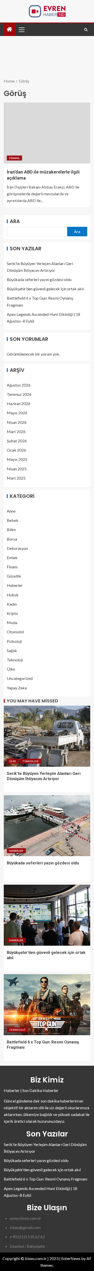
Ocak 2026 (16, 450)
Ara (15, 221)
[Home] (9, 29)
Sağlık (12, 650)
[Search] (86, 30)
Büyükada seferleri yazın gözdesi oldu (39, 279)
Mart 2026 (16, 431)
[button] (21, 29)
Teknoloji (15, 659)
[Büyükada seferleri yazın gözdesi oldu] (47, 825)
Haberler (15, 585)
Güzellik (14, 576)
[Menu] (21, 29)
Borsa (12, 539)
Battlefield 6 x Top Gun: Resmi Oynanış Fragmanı (45, 1178)
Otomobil (15, 631)
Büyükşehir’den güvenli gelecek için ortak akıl (45, 288)
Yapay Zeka (17, 687)
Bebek (12, 520)
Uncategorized (20, 678)
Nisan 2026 (17, 422)
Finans (14, 158)
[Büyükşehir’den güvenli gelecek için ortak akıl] (47, 915)
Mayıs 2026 (17, 412)
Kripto (12, 613)
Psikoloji (14, 641)
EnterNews (70, 1258)
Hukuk (13, 594)
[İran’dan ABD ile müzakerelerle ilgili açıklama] (47, 133)
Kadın (12, 604)
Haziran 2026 (18, 403)
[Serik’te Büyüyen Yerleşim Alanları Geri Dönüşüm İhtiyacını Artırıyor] (47, 736)
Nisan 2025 (17, 468)
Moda (12, 622)
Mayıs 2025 (17, 459)
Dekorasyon (17, 548)
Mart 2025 (16, 478)
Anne (11, 511)
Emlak (12, 557)
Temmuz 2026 (19, 394)
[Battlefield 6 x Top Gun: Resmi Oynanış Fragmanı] (47, 1004)
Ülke (11, 669)
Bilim (11, 529)
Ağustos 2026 (19, 385)
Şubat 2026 (17, 440)
